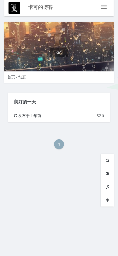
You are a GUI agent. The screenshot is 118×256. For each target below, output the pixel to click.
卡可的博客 (40, 7)
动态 (22, 77)
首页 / (12, 77)
